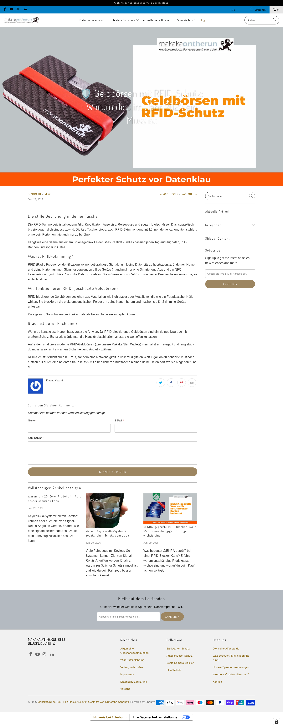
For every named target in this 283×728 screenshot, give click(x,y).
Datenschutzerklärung (133, 681)
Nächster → (189, 194)
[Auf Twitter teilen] (161, 382)
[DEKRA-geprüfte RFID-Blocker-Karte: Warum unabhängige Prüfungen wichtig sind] (170, 508)
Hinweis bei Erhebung (109, 717)
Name (32, 420)
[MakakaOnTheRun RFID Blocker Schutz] (21, 20)
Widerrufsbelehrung (132, 659)
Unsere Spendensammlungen (231, 667)
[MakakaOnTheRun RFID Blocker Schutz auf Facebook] (4, 9)
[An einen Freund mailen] (192, 382)
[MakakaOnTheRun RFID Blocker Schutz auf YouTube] (11, 9)
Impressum (127, 674)
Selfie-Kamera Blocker (156, 20)
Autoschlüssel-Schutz (180, 655)
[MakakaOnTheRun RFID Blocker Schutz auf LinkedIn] (25, 9)
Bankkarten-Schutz (178, 648)
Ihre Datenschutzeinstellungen (156, 717)
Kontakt (217, 681)
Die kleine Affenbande (226, 648)
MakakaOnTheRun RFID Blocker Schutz (62, 701)
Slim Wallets (185, 20)
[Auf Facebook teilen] (171, 382)
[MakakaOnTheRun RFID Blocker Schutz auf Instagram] (17, 9)
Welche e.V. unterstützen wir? (231, 674)
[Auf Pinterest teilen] (181, 382)
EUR (233, 9)
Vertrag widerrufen (131, 667)
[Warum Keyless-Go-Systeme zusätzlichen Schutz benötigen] (113, 510)
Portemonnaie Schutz (93, 20)
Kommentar (36, 437)
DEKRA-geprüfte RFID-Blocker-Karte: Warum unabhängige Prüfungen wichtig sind (170, 531)
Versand (125, 688)
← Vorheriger (169, 194)
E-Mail (119, 420)
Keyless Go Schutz (124, 20)
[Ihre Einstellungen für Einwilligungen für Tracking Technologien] (276, 721)
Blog (202, 20)
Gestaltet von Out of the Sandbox (108, 701)
